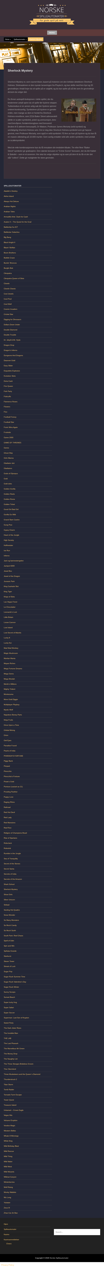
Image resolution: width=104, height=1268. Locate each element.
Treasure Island (10, 1105)
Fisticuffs (7, 396)
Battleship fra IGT (11, 227)
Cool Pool (8, 299)
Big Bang (7, 237)
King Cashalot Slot (11, 586)
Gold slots (8, 484)
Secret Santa (9, 869)
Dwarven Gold (9, 360)
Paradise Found (10, 746)
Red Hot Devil (9, 812)
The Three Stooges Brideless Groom (18, 1064)
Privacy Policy (7, 1265)
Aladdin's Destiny (11, 191)
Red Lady (8, 817)
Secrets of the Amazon (13, 879)
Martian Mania (9, 658)
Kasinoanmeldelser (11, 1240)
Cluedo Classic (10, 289)
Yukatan (7, 1203)
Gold (6, 479)
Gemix (6, 448)
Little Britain (8, 617)
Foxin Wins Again (11, 427)
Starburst (7, 956)
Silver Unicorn (9, 900)
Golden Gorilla (9, 489)
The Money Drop (10, 1054)
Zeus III (7, 1208)
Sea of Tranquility (11, 859)
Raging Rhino (9, 802)
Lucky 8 (7, 638)
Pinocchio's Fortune (12, 776)
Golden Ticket (9, 504)
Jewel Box (8, 571)
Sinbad (6, 905)
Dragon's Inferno (10, 350)
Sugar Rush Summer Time (14, 977)
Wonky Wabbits (10, 1192)
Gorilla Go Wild (10, 514)
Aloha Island (9, 196)
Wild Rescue (9, 1151)
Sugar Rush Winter (11, 987)
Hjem (6, 1224)
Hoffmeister (8, 545)
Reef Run (7, 828)
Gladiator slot (9, 463)
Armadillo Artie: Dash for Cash (16, 217)
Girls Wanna (9, 458)
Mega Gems (9, 674)
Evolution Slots (10, 376)
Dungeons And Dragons (13, 355)
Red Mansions (9, 823)
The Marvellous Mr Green (14, 1049)
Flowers (7, 407)
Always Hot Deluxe (11, 201)
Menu (52, 33)
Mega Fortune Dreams (13, 669)
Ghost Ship (8, 453)
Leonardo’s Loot (10, 612)
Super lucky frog (10, 1002)
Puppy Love (8, 797)
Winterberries (9, 1182)
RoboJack (8, 843)
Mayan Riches (9, 663)
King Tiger (8, 592)
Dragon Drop (9, 345)
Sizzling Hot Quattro (12, 910)
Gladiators (8, 468)
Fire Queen (8, 386)
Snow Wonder (9, 915)
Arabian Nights (10, 206)
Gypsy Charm (9, 530)
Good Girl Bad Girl (11, 509)
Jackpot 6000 (9, 566)
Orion (6, 735)
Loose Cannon (10, 622)
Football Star (9, 422)
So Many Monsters (11, 920)
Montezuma (8, 694)
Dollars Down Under (12, 325)
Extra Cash (8, 381)
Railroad (7, 807)
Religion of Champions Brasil (15, 833)
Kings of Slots (9, 597)
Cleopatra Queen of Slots (14, 278)
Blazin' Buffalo (9, 248)
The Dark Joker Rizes (12, 1028)
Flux (5, 412)
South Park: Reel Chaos (13, 936)
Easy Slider (8, 366)
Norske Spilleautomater (59, 1258)
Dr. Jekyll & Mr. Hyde (12, 340)
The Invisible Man (11, 1033)
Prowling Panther (11, 792)
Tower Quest (9, 1100)
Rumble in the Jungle (12, 853)
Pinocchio (8, 771)
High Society (9, 540)
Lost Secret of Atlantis (12, 633)
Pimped (7, 766)
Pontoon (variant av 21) (13, 787)
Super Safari (9, 1007)
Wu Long (7, 1197)
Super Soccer (9, 1013)
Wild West (8, 1167)
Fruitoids (7, 432)
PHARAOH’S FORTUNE (13, 756)
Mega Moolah (9, 679)
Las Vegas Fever (10, 602)
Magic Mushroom (11, 653)
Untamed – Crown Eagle (13, 1110)
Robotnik (7, 848)
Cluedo (7, 283)
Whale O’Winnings (11, 1136)
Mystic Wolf (8, 710)
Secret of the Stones (12, 864)
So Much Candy (10, 925)
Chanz (9, 1244)
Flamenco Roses (10, 402)
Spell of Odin (9, 941)
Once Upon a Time (11, 725)
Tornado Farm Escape (13, 1095)
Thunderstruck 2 (10, 1079)
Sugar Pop (8, 971)
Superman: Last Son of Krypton (16, 1018)
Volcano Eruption (10, 1120)
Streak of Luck (9, 966)
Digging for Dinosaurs (12, 319)
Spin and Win (9, 946)
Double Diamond (10, 330)
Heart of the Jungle (11, 535)
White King (8, 1141)
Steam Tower (9, 961)
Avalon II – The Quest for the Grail (17, 222)
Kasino (6, 1234)
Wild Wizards (9, 1172)
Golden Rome (9, 499)
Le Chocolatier (9, 607)
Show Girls (8, 894)
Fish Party (8, 391)
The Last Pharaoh (11, 1043)
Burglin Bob (8, 268)
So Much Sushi (10, 930)
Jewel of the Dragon (12, 576)
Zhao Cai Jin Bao (11, 1213)
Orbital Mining (9, 730)
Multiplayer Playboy (11, 705)
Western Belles (10, 1131)
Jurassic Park (9, 581)
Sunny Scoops (9, 992)
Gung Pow (8, 525)
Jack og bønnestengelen (14, 561)
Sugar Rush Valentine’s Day (15, 982)
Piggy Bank (8, 761)
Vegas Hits (8, 1115)
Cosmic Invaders (10, 309)
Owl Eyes (7, 740)
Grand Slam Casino (12, 520)
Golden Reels (9, 494)
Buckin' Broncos (10, 263)
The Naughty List (11, 1059)
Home (8, 39)
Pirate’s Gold (9, 782)
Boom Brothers (10, 253)
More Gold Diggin (11, 699)
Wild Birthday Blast (11, 1146)
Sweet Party (8, 1023)
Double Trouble (10, 335)
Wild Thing (8, 1156)
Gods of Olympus (11, 473)
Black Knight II (9, 242)
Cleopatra (8, 273)
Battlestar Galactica (11, 232)
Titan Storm (8, 1084)
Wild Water (8, 1162)
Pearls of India (9, 751)
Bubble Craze (9, 258)
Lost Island (8, 628)
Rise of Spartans (10, 838)
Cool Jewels (8, 294)
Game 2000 (8, 437)
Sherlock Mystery (11, 889)
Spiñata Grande (10, 951)
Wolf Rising (8, 1187)
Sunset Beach (9, 997)
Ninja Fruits (8, 720)
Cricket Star (8, 314)
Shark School (9, 884)
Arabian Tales (9, 212)
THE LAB (7, 1038)
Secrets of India (10, 874)
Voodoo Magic (9, 1126)
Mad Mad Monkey (11, 648)
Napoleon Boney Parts (13, 715)
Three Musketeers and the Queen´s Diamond (22, 1074)
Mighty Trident (9, 689)
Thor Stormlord (10, 1069)
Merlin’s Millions (10, 684)
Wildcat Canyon (10, 1177)
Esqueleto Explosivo (12, 371)
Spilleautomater (20, 39)
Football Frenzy (10, 417)
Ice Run (7, 550)
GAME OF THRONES (12, 443)
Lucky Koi (8, 643)
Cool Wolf (8, 304)
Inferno (7, 556)
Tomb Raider (9, 1090)
